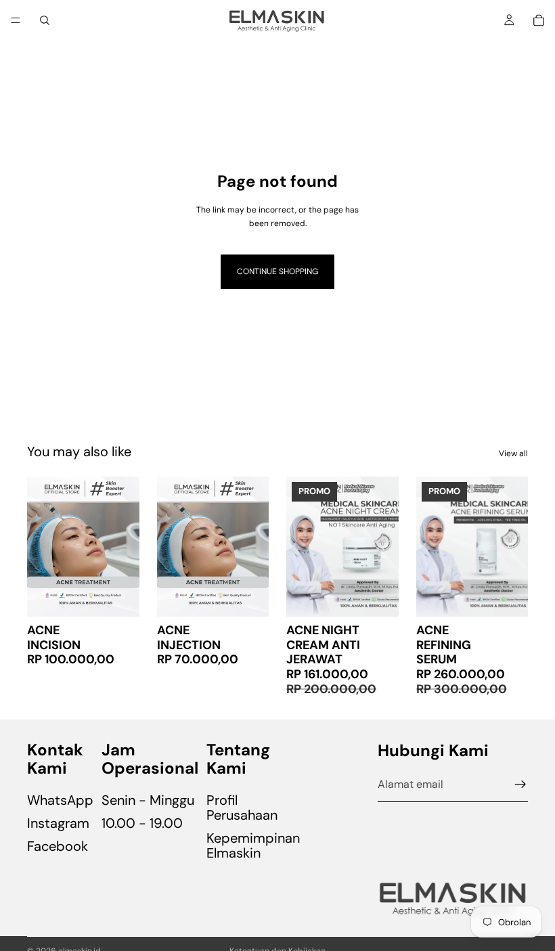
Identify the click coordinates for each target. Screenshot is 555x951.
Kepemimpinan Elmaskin (253, 845)
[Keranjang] (539, 20)
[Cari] (45, 20)
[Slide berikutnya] (384, 547)
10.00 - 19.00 (142, 823)
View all (513, 453)
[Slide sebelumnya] (301, 547)
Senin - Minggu (148, 800)
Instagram (58, 823)
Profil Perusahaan (242, 807)
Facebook (57, 846)
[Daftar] (520, 784)
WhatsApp (60, 800)
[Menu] (15, 20)
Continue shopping (277, 271)
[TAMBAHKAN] (118, 595)
